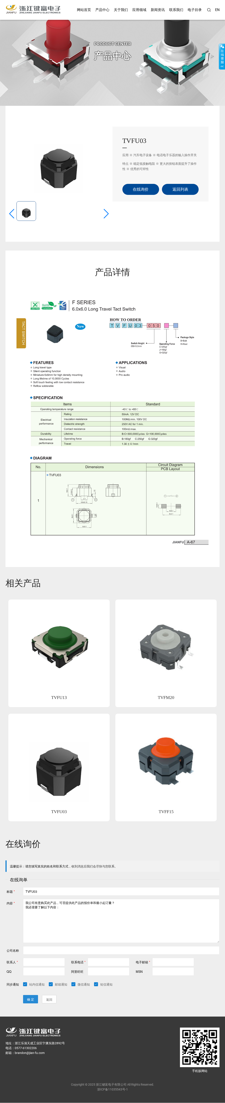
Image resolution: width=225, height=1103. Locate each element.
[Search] (209, 10)
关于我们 (121, 10)
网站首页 (84, 10)
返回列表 (180, 189)
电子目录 (195, 10)
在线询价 (141, 189)
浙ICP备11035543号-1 (112, 1089)
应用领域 (139, 10)
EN (217, 10)
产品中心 (102, 10)
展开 (222, 57)
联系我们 (176, 10)
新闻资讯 (158, 10)
